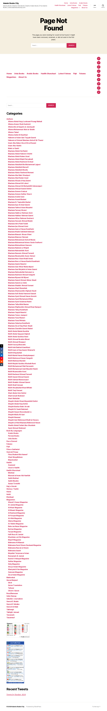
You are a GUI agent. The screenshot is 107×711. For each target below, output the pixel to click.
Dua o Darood (12, 441)
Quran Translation (15, 585)
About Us (84, 7)
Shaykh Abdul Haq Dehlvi (18, 404)
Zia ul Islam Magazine (16, 575)
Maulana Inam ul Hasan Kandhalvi (21, 229)
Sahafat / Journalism (15, 599)
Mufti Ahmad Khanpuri (17, 342)
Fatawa (85, 5)
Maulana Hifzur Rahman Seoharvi (21, 218)
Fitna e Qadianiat (13, 449)
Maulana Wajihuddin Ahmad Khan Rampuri (24, 307)
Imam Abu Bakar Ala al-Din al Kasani (22, 143)
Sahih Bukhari (13, 478)
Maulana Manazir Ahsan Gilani (19, 234)
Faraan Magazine (14, 532)
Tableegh (10, 610)
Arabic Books (83, 3)
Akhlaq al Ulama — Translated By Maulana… (13, 669)
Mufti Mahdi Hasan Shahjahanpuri (21, 355)
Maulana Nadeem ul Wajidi (18, 248)
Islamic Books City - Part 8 (12, 653)
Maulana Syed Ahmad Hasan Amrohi (22, 296)
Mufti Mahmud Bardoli (16, 361)
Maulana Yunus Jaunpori (17, 315)
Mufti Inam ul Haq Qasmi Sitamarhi (21, 350)
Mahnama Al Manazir (16, 542)
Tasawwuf (11, 618)
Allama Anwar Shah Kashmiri (19, 124)
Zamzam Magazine (15, 572)
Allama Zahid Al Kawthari (18, 135)
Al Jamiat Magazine (15, 505)
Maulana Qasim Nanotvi (17, 264)
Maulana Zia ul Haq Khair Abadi (20, 326)
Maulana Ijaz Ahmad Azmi (18, 226)
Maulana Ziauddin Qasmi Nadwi (20, 329)
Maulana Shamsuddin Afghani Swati (22, 291)
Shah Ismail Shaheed (16, 396)
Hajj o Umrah (12, 486)
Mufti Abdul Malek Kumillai (18, 331)
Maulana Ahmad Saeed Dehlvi (19, 189)
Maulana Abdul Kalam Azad (18, 156)
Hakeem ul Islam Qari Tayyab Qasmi (22, 138)
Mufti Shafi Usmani (15, 385)
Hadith (9, 463)
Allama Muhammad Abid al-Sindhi (21, 129)
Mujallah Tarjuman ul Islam (18, 553)
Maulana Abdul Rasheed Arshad (20, 162)
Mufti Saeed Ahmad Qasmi (18, 377)
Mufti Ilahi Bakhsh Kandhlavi (19, 347)
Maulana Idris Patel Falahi (18, 224)
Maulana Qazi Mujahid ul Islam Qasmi (22, 269)
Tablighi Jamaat (13, 612)
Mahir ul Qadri (13, 148)
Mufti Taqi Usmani (15, 390)
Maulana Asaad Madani (17, 199)
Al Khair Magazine (15, 508)
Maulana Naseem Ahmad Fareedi (21, 253)
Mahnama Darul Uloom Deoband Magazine (24, 545)
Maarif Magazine (14, 540)
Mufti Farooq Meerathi (17, 345)
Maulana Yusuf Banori (16, 318)
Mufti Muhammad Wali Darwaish (20, 366)
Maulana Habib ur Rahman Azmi (20, 213)
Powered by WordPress (33, 706)
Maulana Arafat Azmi (16, 197)
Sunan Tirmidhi (14, 484)
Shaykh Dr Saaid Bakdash (18, 409)
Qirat (10, 583)
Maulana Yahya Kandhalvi (18, 310)
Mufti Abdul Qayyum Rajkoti (19, 334)
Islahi (9, 494)
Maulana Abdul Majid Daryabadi (20, 159)
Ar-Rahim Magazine (15, 524)
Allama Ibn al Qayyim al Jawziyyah (21, 127)
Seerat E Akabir (13, 601)
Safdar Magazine (14, 561)
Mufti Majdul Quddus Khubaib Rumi (22, 364)
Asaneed (11, 465)
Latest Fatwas (71, 5)
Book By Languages (14, 431)
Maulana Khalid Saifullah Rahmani (21, 232)
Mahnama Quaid (14, 551)
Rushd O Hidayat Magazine (18, 559)
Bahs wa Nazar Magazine (17, 526)
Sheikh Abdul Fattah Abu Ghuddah (21, 425)
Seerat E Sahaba (13, 604)
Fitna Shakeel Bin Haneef (17, 454)
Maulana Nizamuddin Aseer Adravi (21, 256)
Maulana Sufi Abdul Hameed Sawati (22, 294)
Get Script (10, 682)
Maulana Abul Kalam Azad (18, 178)
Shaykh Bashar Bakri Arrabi (19, 407)
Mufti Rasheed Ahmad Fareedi (20, 374)
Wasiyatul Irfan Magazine (18, 569)
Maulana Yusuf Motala (16, 320)
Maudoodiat (13, 460)
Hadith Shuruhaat (60, 5)
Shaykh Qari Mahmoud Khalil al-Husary (23, 420)
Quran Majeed (12, 580)
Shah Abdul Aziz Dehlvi (17, 393)
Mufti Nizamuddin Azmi (17, 372)
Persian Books (13, 436)
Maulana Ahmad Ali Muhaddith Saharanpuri (25, 186)
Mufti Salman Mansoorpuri (18, 380)
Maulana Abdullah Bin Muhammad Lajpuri (24, 164)
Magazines (74, 7)
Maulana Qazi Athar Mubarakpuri (21, 267)
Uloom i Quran (13, 591)
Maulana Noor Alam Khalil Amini (20, 259)
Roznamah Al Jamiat (16, 556)
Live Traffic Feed (15, 643)
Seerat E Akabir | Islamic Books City (14, 646)
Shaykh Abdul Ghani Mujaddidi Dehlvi (23, 401)
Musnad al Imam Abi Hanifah (19, 476)
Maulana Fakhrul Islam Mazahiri (20, 208)
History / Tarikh (13, 489)
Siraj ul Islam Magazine (17, 567)
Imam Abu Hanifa (14, 146)
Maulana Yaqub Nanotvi (17, 312)
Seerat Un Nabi (12, 607)
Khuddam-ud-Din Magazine (19, 537)
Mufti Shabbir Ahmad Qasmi (19, 382)
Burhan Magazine (15, 529)
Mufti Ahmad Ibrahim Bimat (18, 339)
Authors (10, 119)
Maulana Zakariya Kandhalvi (19, 323)
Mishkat (11, 473)
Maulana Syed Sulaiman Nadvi (20, 302)
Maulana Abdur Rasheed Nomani (21, 173)
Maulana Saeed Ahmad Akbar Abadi (22, 280)
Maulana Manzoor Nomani (18, 237)
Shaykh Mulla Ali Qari (16, 415)
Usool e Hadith (14, 468)
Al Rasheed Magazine (16, 513)
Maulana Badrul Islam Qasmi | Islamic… (14, 650)
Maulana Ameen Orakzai (17, 191)
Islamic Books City (11, 3)
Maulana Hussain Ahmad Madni (20, 221)
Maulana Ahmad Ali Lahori (18, 183)
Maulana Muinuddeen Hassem (20, 245)
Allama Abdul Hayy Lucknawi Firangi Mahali (25, 121)
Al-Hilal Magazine (15, 518)
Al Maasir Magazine (15, 510)
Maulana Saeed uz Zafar (17, 283)
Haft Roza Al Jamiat (15, 534)
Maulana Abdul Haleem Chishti (20, 154)
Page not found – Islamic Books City (14, 676)
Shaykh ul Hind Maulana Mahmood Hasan (24, 423)
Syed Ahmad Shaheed (17, 428)
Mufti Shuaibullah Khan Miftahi (20, 388)
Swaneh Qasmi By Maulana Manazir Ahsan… (15, 664)
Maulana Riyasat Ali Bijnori (18, 277)
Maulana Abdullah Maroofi (18, 167)
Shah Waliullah (14, 398)
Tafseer (11, 588)
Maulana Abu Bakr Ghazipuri (19, 175)
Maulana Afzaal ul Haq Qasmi (19, 181)
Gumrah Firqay (12, 452)
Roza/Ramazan (12, 593)
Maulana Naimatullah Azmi (18, 251)
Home (66, 3)
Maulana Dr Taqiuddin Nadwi (19, 202)
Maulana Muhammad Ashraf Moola (21, 240)
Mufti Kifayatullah (15, 353)
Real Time (15, 682)
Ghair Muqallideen (15, 457)
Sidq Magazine (14, 564)
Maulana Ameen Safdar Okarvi (20, 194)
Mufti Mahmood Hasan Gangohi (20, 358)
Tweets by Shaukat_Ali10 (16, 695)
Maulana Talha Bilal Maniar (18, 304)
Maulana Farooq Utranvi (17, 210)
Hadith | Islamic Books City (12, 680)
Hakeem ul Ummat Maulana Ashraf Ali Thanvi (25, 140)
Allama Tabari (13, 132)
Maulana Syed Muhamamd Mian (20, 299)
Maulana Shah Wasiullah (17, 288)
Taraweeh (10, 615)
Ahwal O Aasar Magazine (18, 502)
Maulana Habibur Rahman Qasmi (20, 216)
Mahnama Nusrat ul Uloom (18, 548)
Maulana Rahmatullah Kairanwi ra (21, 272)
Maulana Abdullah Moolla (18, 170)
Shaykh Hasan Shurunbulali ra (19, 412)
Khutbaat (10, 497)
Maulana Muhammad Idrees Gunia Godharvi (25, 242)
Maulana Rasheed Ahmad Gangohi (21, 275)
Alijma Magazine (14, 521)
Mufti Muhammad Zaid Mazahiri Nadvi (23, 369)
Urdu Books (73, 3)
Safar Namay (11, 596)
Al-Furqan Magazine (16, 516)
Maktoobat (11, 577)
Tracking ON (19, 682)
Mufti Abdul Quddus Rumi (18, 337)
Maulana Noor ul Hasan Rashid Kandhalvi (24, 261)
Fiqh (79, 5)
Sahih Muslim (13, 481)
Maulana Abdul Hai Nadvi (18, 151)
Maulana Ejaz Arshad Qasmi (19, 205)
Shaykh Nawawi (14, 417)
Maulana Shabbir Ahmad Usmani (20, 285)
